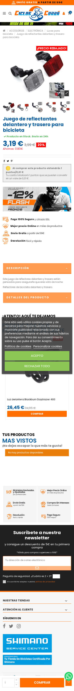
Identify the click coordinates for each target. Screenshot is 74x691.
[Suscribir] (37, 568)
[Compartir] (4, 161)
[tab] (37, 268)
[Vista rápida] (39, 397)
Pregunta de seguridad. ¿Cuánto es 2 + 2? (27, 576)
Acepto (37, 356)
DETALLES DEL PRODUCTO (27, 297)
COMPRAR (42, 682)
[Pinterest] (12, 161)
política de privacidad (45, 581)
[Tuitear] (8, 161)
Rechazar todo (37, 366)
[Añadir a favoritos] (68, 682)
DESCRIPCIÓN (17, 268)
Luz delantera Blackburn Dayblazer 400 (31, 399)
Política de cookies (18, 346)
